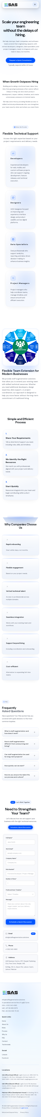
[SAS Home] (11, 4)
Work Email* (9, 849)
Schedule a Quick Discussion (20, 827)
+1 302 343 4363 (11, 949)
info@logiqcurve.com (23, 1097)
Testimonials (6, 1044)
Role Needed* (10, 869)
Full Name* (9, 838)
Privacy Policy (6, 1108)
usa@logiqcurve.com (31, 1079)
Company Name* (11, 858)
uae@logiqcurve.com (8, 1088)
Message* (9, 899)
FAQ (3, 1038)
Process (4, 1031)
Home (4, 1021)
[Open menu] (35, 4)
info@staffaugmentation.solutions (17, 937)
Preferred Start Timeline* (14, 890)
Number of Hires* (11, 879)
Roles (4, 1028)
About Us (5, 1024)
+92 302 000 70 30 (12, 1011)
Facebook (5, 1058)
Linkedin (4, 1055)
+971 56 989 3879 (11, 1008)
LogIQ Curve (24, 1108)
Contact (5, 1041)
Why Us (4, 1034)
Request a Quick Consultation (20, 60)
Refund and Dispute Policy (10, 1112)
